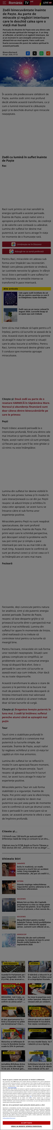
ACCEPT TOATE (26, 1123)
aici (30, 1096)
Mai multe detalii (12, 1087)
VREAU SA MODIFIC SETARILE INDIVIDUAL (26, 1126)
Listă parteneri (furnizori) (9, 1118)
